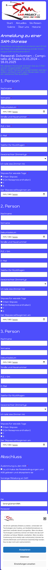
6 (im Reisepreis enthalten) (17, 179)
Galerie (11, 26)
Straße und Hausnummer (14, 117)
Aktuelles (21, 23)
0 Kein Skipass (10, 176)
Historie (36, 26)
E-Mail (4, 136)
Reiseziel (5, 509)
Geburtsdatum (9, 107)
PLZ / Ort (6, 126)
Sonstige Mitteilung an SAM (14, 478)
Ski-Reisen (35, 23)
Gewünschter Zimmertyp (14, 154)
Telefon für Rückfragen (13, 145)
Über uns (23, 26)
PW (2, 499)
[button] (45, 518)
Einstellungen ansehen (24, 564)
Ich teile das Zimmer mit (13, 164)
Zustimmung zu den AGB (14, 466)
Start (10, 23)
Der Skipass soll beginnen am (16, 190)
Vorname (5, 98)
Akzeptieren (24, 549)
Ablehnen (24, 557)
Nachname (6, 88)
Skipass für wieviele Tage (14, 173)
